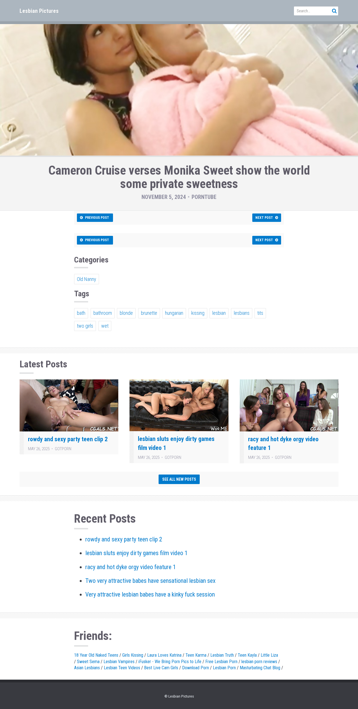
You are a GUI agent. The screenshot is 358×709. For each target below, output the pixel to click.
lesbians (241, 313)
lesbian (219, 313)
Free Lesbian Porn (221, 661)
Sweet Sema (88, 661)
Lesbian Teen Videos (122, 667)
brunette (149, 313)
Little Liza (269, 655)
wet (105, 326)
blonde (126, 313)
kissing (197, 313)
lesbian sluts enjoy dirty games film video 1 (136, 553)
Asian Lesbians (87, 667)
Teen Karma (195, 655)
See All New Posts (179, 479)
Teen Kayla (247, 655)
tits (260, 313)
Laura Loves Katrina (164, 655)
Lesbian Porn (224, 667)
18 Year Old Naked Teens (96, 655)
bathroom (102, 313)
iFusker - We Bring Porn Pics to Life (169, 661)
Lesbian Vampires (119, 661)
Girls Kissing (132, 655)
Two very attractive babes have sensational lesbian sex (150, 580)
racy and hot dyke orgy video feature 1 (130, 567)
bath (81, 313)
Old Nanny (86, 279)
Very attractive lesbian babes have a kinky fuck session (150, 594)
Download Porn (195, 667)
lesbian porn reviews (259, 661)
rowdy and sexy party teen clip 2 (68, 439)
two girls (85, 326)
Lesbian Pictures (39, 11)
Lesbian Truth (222, 655)
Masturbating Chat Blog (260, 667)
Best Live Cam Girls (161, 667)
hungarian (174, 313)
